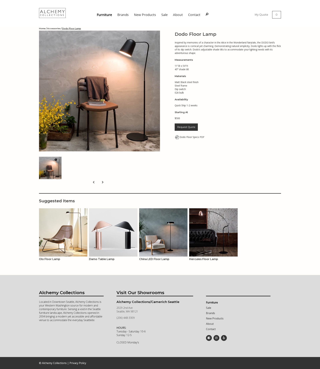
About (178, 14)
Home (42, 28)
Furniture (104, 14)
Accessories (53, 28)
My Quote (261, 14)
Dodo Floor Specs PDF (192, 137)
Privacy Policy (78, 363)
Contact (194, 14)
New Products (145, 14)
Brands (123, 14)
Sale (164, 14)
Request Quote (186, 127)
